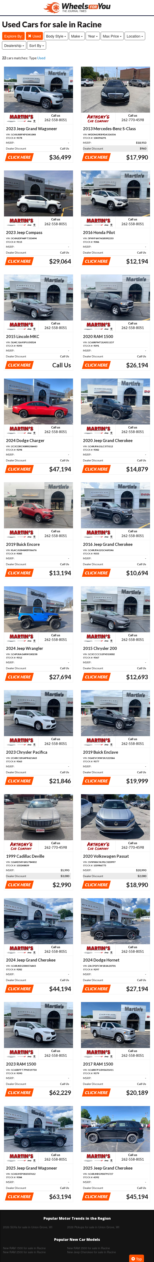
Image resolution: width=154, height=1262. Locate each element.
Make (76, 36)
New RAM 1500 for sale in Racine (24, 1248)
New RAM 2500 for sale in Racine (24, 1252)
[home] (77, 7)
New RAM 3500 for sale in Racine (88, 1248)
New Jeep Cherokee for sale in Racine (91, 1252)
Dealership (13, 45)
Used (36, 36)
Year (92, 36)
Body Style (55, 36)
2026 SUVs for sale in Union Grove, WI (27, 1227)
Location (134, 36)
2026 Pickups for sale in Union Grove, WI (93, 1227)
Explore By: (13, 36)
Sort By (35, 45)
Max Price (111, 36)
